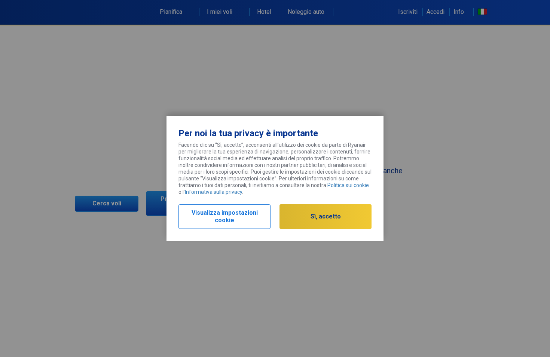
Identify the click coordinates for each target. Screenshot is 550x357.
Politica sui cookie (348, 185)
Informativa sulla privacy (213, 192)
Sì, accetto (326, 216)
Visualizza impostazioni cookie (225, 216)
